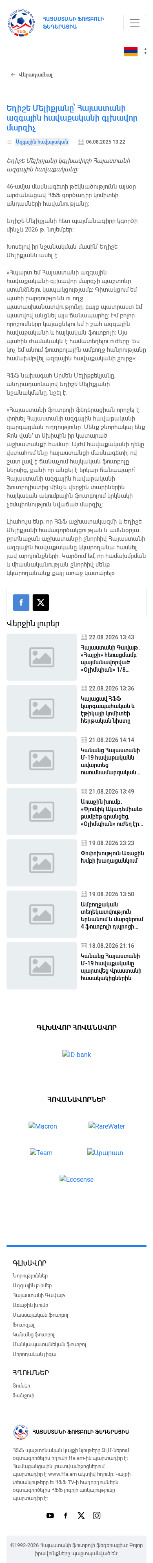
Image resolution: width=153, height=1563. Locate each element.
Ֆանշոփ (23, 1395)
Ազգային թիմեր (32, 1285)
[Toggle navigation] (134, 23)
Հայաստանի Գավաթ (39, 1295)
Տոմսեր (21, 1386)
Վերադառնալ (36, 75)
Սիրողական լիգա (34, 1354)
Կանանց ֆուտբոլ (33, 1334)
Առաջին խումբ (30, 1305)
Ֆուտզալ (23, 1325)
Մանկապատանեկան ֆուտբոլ (49, 1344)
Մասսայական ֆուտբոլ (40, 1315)
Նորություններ (30, 1276)
